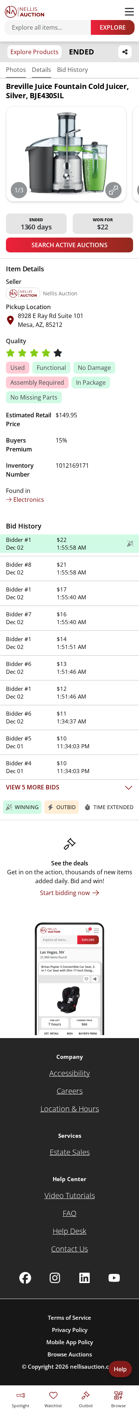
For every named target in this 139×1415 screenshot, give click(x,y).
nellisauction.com (93, 1366)
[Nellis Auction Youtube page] (114, 1278)
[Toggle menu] (129, 12)
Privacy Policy (69, 1329)
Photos (16, 70)
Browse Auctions (69, 1354)
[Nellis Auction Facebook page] (25, 1278)
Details (41, 70)
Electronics (28, 500)
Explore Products (34, 52)
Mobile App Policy (69, 1342)
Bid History (72, 70)
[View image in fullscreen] (113, 190)
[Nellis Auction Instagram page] (55, 1278)
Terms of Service (69, 1317)
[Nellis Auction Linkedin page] (84, 1278)
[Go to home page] (24, 12)
